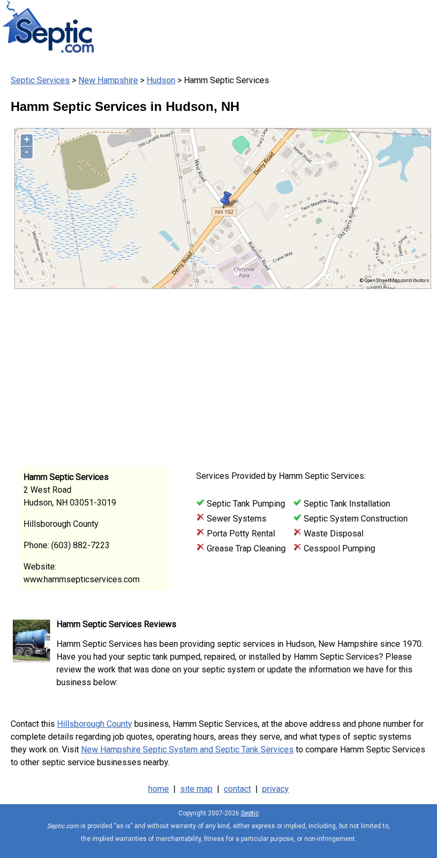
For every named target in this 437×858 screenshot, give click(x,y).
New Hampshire (108, 80)
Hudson (161, 80)
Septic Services (40, 80)
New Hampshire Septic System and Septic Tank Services (187, 749)
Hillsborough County (94, 724)
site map (196, 789)
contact (237, 789)
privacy (275, 789)
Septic (250, 813)
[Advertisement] (213, 374)
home (158, 789)
